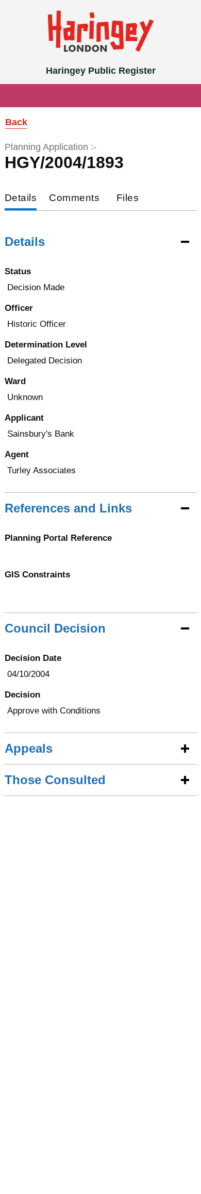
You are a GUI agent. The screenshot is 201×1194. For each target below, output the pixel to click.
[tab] (21, 198)
